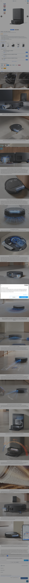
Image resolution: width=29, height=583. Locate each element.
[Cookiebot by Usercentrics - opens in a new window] (25, 285)
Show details (25, 294)
